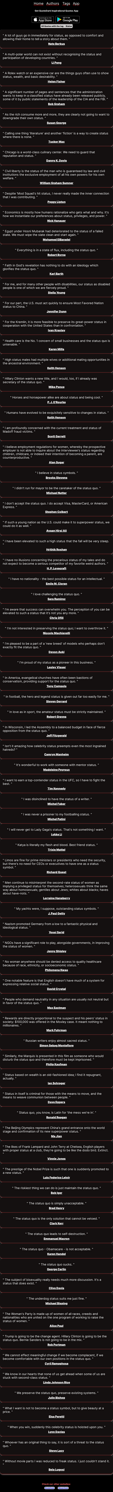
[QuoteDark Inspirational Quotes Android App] (67, 19)
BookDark (49, 1488)
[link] (39, 3)
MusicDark (63, 1488)
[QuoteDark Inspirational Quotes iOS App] (43, 19)
